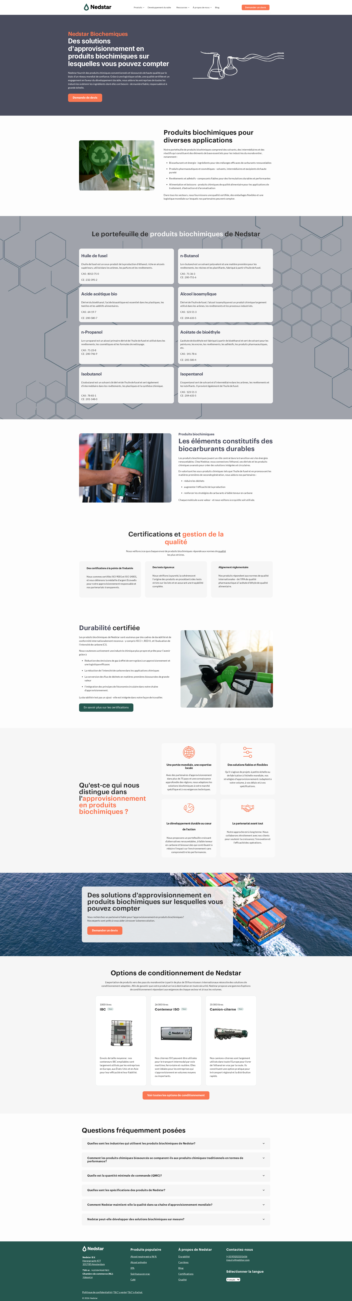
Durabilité (184, 1256)
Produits (138, 7)
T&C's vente (119, 1292)
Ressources (181, 7)
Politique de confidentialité (97, 1292)
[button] (176, 1144)
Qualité (182, 1279)
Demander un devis (255, 7)
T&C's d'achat (135, 1292)
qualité (222, 551)
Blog (217, 7)
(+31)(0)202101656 (236, 1256)
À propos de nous (201, 7)
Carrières (183, 1262)
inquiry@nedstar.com (238, 1259)
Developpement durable (159, 7)
